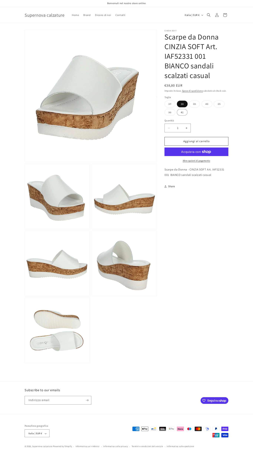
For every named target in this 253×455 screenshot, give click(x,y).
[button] (209, 15)
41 (182, 112)
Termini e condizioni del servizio (147, 446)
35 (221, 104)
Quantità (169, 120)
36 (171, 113)
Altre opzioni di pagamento (196, 160)
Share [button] (171, 186)
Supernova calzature (42, 446)
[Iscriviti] (87, 400)
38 (182, 104)
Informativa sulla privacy (115, 446)
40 (208, 104)
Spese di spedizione (192, 90)
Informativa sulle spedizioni (180, 446)
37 (171, 104)
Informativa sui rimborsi (88, 446)
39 (196, 104)
